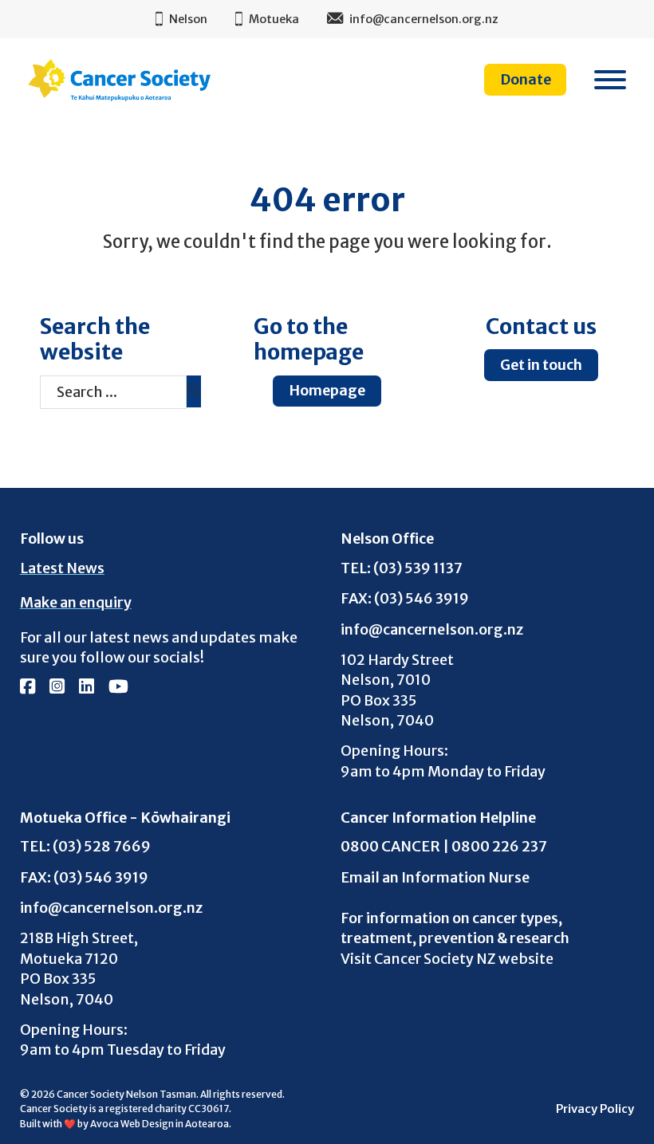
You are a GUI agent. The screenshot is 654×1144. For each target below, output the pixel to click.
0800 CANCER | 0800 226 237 (444, 845)
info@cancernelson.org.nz (432, 629)
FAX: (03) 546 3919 (405, 597)
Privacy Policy (595, 1109)
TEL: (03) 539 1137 (402, 567)
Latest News (62, 568)
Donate (525, 79)
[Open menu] (610, 79)
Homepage (327, 390)
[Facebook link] (27, 688)
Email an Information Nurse (435, 877)
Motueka (274, 19)
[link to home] (119, 80)
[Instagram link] (57, 688)
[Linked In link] (86, 688)
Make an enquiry (76, 602)
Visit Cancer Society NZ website (447, 958)
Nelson (188, 19)
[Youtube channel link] (118, 688)
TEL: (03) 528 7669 (85, 845)
